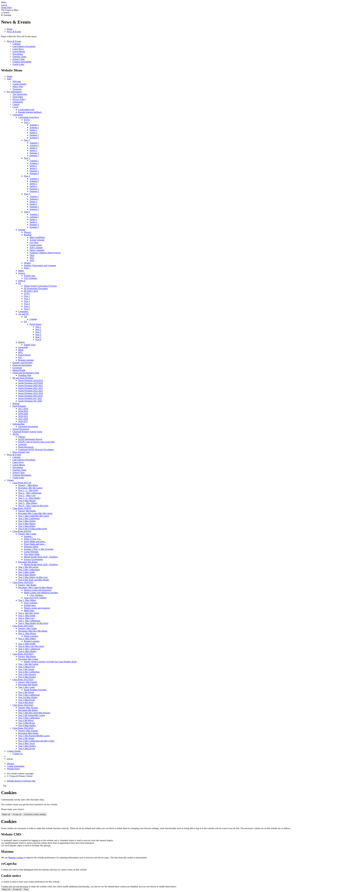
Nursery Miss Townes (28, 707)
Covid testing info (26, 109)
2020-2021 (23, 416)
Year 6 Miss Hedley (27, 677)
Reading (27, 235)
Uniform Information (22, 61)
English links (30, 605)
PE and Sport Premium (23, 378)
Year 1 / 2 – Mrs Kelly (28, 490)
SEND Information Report (30, 439)
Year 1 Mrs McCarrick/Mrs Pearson (34, 713)
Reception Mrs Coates (28, 659)
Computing (23, 311)
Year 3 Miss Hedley (27, 521)
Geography (23, 347)
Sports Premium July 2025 (30, 398)
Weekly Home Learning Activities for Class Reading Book (50, 661)
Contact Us (18, 753)
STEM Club (29, 275)
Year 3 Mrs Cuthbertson (29, 695)
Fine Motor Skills (32, 554)
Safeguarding (18, 424)
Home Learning (31, 636)
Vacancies (17, 89)
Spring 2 (33, 132)
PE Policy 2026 (31, 291)
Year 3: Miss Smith (26, 644)
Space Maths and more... (35, 541)
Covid (15, 107)
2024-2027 (23, 421)
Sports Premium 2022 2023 (30, 390)
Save (26, 889)
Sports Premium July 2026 (30, 401)
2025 (32, 258)
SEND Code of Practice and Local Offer (36, 442)
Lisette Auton (36, 245)
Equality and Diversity (23, 362)
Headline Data (24, 375)
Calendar (17, 44)
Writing (27, 263)
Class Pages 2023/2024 (23, 679)
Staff (9, 79)
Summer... (28, 536)
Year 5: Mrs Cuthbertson (29, 649)
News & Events (14, 31)
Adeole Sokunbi (37, 240)
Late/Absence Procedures (24, 46)
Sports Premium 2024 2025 (30, 396)
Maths (21, 270)
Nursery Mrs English (27, 682)
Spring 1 (33, 130)
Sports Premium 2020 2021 (30, 385)
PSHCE (21, 281)
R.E (20, 357)
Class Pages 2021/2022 (23, 626)
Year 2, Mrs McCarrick (28, 613)
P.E (19, 283)
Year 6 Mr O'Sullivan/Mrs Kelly (32, 529)
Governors (17, 367)
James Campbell (37, 250)
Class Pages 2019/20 (22, 531)
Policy (27, 268)
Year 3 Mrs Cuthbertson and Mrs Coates (36, 741)
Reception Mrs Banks (28, 562)
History (21, 342)
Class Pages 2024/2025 (23, 705)
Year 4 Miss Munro (27, 500)
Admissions (18, 102)
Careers (16, 104)
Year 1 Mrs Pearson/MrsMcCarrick (34, 736)
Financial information (22, 365)
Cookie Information (15, 766)
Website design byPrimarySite (21, 781)
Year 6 (27, 212)
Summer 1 (34, 135)
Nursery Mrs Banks (27, 511)
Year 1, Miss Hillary (27, 600)
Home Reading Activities (35, 690)
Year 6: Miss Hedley (27, 651)
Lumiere (33, 319)
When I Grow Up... (33, 539)
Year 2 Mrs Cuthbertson (29, 518)
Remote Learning (26, 360)
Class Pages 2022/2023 (23, 654)
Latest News (18, 49)
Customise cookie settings (35, 814)
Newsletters (18, 54)
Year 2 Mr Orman (26, 692)
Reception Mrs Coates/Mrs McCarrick (35, 513)
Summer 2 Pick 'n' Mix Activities (38, 549)
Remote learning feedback (30, 112)
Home (9, 29)
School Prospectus (21, 429)
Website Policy (13, 768)
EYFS (27, 120)
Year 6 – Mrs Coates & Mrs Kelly (33, 506)
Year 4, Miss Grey (26, 618)
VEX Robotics (30, 278)
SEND (16, 434)
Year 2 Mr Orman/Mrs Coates (31, 715)
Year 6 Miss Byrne (26, 748)
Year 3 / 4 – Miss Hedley (29, 498)
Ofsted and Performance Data (26, 373)
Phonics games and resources (37, 608)
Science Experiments (33, 559)
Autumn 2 (34, 127)
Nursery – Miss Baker (28, 485)
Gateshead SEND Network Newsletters (36, 449)
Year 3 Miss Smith (26, 572)
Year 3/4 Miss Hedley (28, 697)
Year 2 (27, 140)
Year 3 (27, 158)
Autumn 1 (34, 125)
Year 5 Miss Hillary (27, 526)
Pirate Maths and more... (35, 544)
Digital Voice (30, 344)
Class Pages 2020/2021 (23, 582)
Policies (16, 403)
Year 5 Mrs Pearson (27, 674)
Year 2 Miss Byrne (26, 667)
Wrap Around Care (21, 452)
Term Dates (18, 97)
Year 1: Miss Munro (27, 633)
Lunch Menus (19, 51)
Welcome (17, 81)
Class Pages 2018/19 (22, 508)
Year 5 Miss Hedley (27, 746)
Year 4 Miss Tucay (26, 743)
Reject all (6, 814)
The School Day (20, 94)
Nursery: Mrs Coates (27, 628)
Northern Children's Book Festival (45, 252)
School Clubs (19, 59)
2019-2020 (23, 413)
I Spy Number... (37, 595)
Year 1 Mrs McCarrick (28, 567)
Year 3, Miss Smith (26, 615)
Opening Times (19, 56)
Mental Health (19, 370)
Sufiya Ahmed (36, 247)
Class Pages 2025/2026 (23, 728)
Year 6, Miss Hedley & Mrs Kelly (33, 623)
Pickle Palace (36, 324)
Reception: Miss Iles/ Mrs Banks (32, 631)
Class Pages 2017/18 (22, 482)
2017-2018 (23, 408)
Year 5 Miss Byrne (26, 700)
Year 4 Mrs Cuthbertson (29, 672)
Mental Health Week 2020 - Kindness (41, 557)
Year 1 (27, 122)
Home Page (6, 7)
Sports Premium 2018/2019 (30, 380)
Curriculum (18, 114)
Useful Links (18, 64)
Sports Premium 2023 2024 (30, 393)
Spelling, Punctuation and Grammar (40, 265)
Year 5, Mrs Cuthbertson (29, 621)
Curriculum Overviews (28, 117)
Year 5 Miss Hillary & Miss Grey (33, 577)
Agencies (22, 444)
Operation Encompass (28, 426)
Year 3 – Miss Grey (27, 495)
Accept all (17, 814)
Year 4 (27, 176)
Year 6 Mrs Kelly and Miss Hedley (33, 580)
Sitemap (10, 763)
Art (25, 316)
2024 (32, 255)
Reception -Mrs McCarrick (30, 488)
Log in (4, 5)
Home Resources (26, 447)
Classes (10, 480)
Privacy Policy (19, 99)
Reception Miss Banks (28, 733)
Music (21, 350)
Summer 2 (34, 137)
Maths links (29, 610)
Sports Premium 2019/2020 (30, 383)
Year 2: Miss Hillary (27, 638)
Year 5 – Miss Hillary (27, 503)
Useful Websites (31, 552)
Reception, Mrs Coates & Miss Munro (35, 587)
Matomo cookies (15, 857)
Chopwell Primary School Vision (27, 431)
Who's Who (18, 86)
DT (25, 321)
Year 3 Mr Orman (26, 669)
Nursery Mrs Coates (27, 534)
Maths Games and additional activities (41, 592)
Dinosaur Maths (31, 546)
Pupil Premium (19, 406)
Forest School (24, 355)
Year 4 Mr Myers (26, 720)
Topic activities (30, 603)
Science (21, 273)
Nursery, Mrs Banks (27, 585)
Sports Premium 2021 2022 (30, 388)
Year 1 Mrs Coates (26, 687)
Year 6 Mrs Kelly (26, 702)
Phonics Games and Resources (37, 590)
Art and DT (23, 314)
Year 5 (27, 194)
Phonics (27, 232)
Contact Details (19, 84)
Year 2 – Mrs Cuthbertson (29, 493)
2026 (32, 260)
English (21, 229)
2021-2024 (23, 419)
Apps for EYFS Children (35, 598)
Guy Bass (34, 242)
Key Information (14, 91)
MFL (20, 352)
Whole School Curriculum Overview (40, 286)
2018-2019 (23, 411)
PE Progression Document (36, 288)
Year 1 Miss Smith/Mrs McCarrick (33, 516)
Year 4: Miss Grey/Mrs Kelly (31, 646)
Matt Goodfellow (37, 237)
